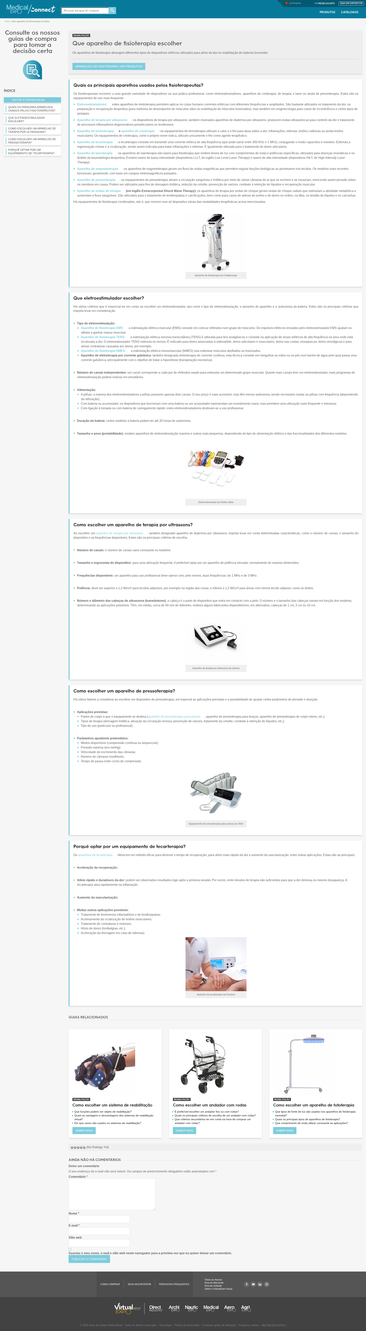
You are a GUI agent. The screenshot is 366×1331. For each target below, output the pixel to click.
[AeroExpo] (230, 1308)
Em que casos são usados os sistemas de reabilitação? (107, 1123)
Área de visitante (213, 1285)
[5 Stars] (84, 1147)
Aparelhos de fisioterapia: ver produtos (108, 66)
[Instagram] (267, 1284)
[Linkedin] (260, 1284)
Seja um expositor (351, 3)
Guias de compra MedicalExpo (106, 1325)
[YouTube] (253, 1284)
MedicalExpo (325, 3)
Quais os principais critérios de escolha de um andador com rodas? (215, 1115)
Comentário (78, 1176)
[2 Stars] (75, 1147)
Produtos (327, 12)
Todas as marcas (213, 1279)
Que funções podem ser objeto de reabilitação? (103, 1111)
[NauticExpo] (191, 1308)
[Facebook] (247, 1284)
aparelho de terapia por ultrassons (119, 533)
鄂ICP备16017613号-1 (274, 1325)
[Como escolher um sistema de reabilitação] (115, 1064)
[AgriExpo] (246, 1308)
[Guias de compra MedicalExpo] (32, 69)
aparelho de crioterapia (138, 131)
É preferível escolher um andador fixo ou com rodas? (207, 1111)
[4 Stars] (81, 1147)
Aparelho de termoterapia (95, 131)
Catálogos (349, 12)
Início (7, 21)
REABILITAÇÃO (81, 35)
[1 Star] (72, 1147)
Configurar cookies (248, 1325)
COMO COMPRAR (110, 1284)
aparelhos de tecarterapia (95, 855)
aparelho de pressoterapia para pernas (174, 716)
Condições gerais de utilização (219, 1325)
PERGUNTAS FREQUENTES (174, 1284)
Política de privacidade (186, 1325)
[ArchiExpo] (174, 1308)
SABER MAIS (84, 1130)
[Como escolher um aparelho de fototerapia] (315, 1064)
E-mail (74, 1225)
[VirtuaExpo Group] (129, 1308)
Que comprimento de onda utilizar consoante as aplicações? (311, 1123)
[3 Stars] (78, 1147)
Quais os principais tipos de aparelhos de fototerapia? (307, 1119)
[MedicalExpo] (31, 8)
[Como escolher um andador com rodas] (215, 1064)
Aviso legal (165, 1325)
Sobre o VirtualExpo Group (218, 1289)
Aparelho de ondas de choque (99, 191)
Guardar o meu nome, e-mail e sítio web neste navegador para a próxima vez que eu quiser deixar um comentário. (150, 1253)
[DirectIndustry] (156, 1308)
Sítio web (75, 1237)
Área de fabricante (214, 1282)
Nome (74, 1213)
